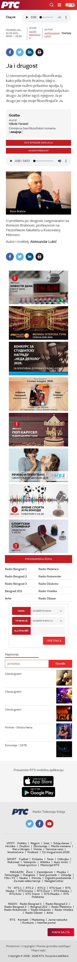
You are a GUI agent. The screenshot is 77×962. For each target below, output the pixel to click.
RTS (12, 919)
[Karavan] (38, 429)
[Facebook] (10, 52)
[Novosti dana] (38, 287)
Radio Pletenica (48, 569)
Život (29, 872)
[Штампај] (39, 52)
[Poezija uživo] (38, 394)
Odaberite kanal (42, 611)
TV (9, 888)
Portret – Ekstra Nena (18, 727)
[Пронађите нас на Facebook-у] (39, 824)
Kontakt (23, 919)
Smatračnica (15, 852)
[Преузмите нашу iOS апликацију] (38, 781)
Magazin (16, 872)
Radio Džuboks (48, 584)
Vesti (11, 843)
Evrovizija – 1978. (16, 745)
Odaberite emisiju (43, 620)
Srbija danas (61, 843)
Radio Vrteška (47, 591)
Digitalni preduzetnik (58, 878)
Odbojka (63, 859)
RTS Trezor (32, 894)
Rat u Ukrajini (20, 849)
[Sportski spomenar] (38, 536)
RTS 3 (41, 888)
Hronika (10, 846)
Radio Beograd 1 (16, 569)
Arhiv (8, 598)
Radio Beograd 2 (16, 576)
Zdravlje (66, 875)
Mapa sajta (61, 932)
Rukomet (13, 862)
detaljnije (15, 132)
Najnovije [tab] (12, 654)
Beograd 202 (13, 591)
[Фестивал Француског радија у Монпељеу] (38, 323)
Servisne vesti (54, 849)
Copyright (28, 946)
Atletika (45, 862)
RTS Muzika (51, 894)
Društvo (24, 846)
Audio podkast (38, 150)
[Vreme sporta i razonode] (38, 501)
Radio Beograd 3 (16, 584)
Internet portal (46, 922)
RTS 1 (18, 888)
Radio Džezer (47, 598)
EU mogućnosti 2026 (56, 852)
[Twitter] (20, 52)
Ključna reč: (21, 630)
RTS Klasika (61, 891)
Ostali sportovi (27, 865)
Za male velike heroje (27, 881)
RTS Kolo (15, 894)
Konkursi (28, 922)
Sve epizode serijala (38, 142)
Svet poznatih (48, 875)
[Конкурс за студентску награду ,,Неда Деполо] (38, 358)
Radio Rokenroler (49, 576)
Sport (11, 859)
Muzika (61, 872)
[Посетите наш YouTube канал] (49, 824)
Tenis (50, 859)
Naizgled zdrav (53, 881)
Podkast (32, 852)
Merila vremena (61, 846)
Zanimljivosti (45, 872)
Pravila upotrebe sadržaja (53, 946)
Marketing (38, 919)
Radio (12, 904)
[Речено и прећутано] (38, 465)
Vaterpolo (29, 862)
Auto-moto (61, 862)
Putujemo (29, 875)
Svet (46, 843)
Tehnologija (11, 875)
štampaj (66, 33)
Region (35, 843)
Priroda (36, 878)
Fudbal (23, 859)
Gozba (14, 115)
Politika (22, 843)
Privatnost (12, 946)
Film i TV (9, 878)
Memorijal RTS (49, 865)
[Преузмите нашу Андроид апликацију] (38, 792)
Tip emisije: (21, 620)
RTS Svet (55, 888)
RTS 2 (30, 888)
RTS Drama (25, 891)
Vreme (37, 849)
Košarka (37, 859)
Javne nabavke (57, 919)
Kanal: (21, 611)
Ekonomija (40, 846)
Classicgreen (13, 674)
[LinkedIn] (30, 52)
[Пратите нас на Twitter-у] (30, 824)
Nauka (23, 878)
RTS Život (43, 891)
